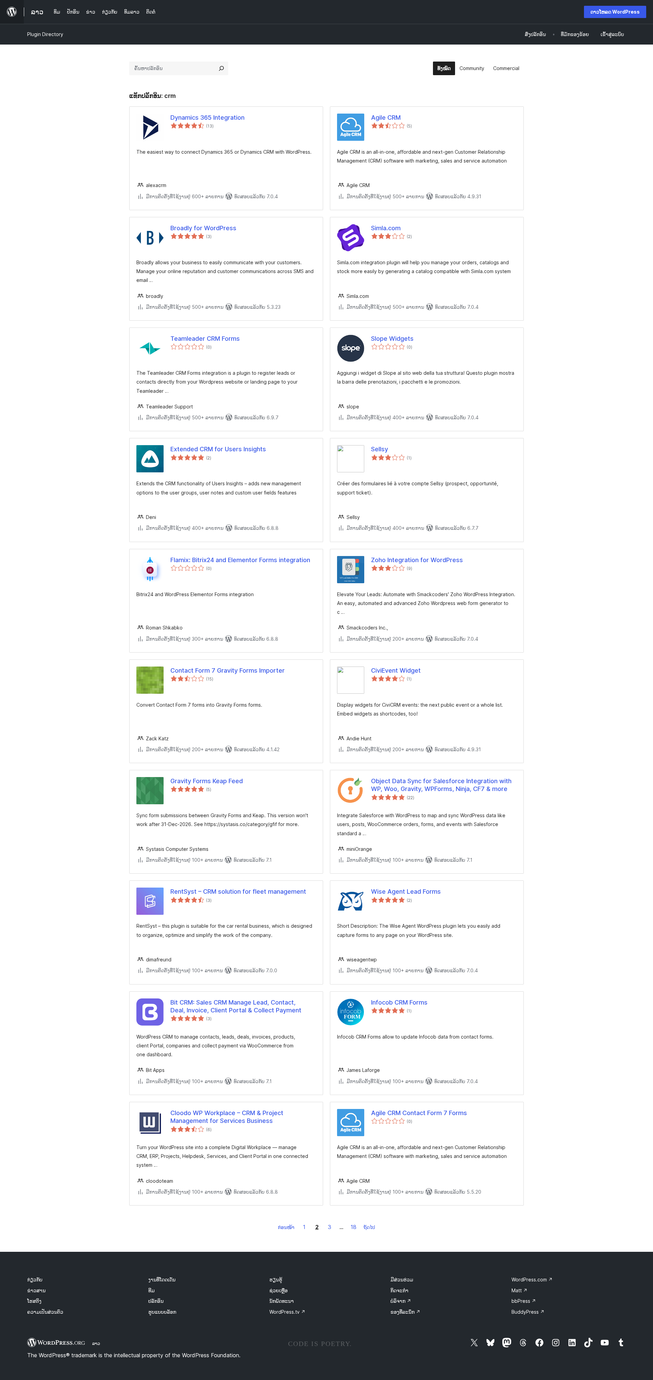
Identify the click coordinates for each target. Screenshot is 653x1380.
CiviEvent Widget (396, 670)
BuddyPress (528, 1312)
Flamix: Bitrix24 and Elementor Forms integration (240, 559)
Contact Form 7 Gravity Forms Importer (227, 670)
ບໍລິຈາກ (400, 1301)
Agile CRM (386, 117)
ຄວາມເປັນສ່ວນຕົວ (45, 1312)
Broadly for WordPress (203, 228)
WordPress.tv (287, 1312)
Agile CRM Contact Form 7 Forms (419, 1112)
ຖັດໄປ (369, 1227)
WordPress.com (532, 1279)
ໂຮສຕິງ (34, 1301)
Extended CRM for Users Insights (218, 449)
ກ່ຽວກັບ (35, 1279)
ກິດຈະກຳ (399, 1290)
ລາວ (96, 1343)
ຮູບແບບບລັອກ (162, 1312)
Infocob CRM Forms (399, 1002)
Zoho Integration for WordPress (417, 559)
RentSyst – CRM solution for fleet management (238, 891)
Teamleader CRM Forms (205, 338)
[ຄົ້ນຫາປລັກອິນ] (221, 68)
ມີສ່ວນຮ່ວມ (401, 1279)
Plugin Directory (45, 34)
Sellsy (379, 449)
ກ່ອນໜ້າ (286, 1227)
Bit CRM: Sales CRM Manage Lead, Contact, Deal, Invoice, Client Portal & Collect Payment (235, 1006)
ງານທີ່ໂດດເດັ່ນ (161, 1279)
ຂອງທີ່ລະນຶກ (405, 1312)
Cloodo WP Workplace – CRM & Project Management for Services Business (226, 1116)
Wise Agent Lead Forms (406, 891)
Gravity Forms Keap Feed (206, 781)
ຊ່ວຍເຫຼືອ (278, 1290)
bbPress (524, 1301)
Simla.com (386, 228)
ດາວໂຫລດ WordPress (615, 12)
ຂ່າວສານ (36, 1290)
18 (353, 1227)
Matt (520, 1290)
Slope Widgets (392, 338)
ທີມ (151, 1290)
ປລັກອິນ (156, 1301)
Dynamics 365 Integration (207, 117)
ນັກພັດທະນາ (281, 1301)
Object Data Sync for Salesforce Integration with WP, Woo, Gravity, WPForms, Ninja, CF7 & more (441, 784)
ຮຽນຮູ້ (275, 1279)
